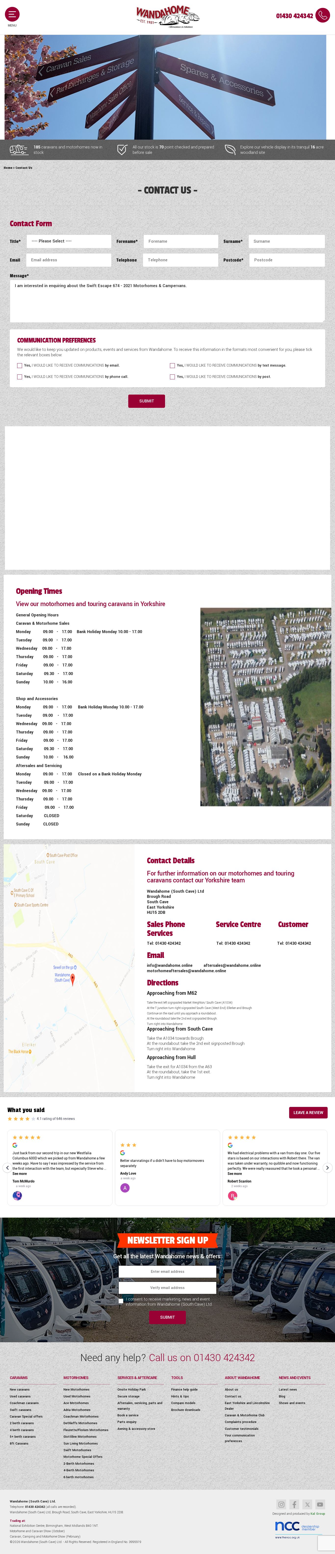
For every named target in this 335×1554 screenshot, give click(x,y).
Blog (282, 1396)
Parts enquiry (126, 1422)
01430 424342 (294, 16)
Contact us (233, 1396)
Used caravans (20, 1396)
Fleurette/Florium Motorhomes (86, 1430)
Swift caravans (20, 1410)
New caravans (20, 1389)
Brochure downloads (185, 1410)
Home (8, 168)
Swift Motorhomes (77, 1450)
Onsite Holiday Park (131, 1389)
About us (231, 1389)
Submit (146, 401)
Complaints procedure (241, 1422)
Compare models (183, 1403)
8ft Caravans (19, 1443)
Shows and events (292, 1403)
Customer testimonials (241, 1429)
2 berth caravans (22, 1423)
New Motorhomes (77, 1389)
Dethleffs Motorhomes (80, 1423)
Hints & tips (180, 1396)
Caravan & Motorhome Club (245, 1415)
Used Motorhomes (77, 1396)
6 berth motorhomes (79, 1477)
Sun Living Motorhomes (81, 1443)
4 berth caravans (22, 1430)
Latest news (288, 1389)
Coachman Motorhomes (81, 1416)
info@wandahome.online (170, 965)
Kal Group (317, 1514)
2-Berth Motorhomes (79, 1463)
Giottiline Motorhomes (80, 1436)
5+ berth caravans (23, 1436)
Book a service (128, 1415)
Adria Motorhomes (77, 1410)
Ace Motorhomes (76, 1403)
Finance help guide (184, 1389)
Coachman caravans (24, 1403)
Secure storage (128, 1396)
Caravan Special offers (26, 1416)
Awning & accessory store (136, 1429)
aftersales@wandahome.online (232, 965)
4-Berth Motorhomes (79, 1470)
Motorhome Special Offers (83, 1457)
